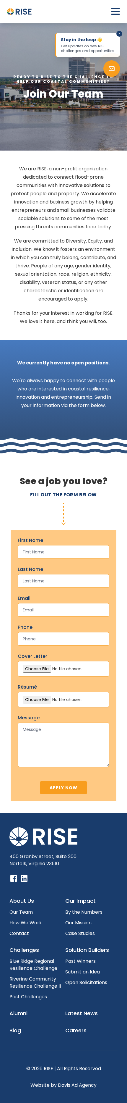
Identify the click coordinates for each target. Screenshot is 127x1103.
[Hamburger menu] (115, 11)
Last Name (30, 569)
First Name (30, 540)
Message (29, 717)
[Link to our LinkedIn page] (24, 878)
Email (24, 598)
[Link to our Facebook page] (13, 878)
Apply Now (63, 788)
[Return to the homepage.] (21, 11)
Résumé (27, 687)
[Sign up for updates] (111, 68)
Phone (25, 627)
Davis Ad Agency (77, 1085)
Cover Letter (32, 656)
